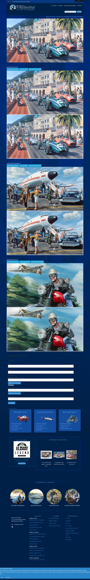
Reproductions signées (13, 69)
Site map (68, 537)
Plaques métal (33, 530)
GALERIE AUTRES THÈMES (72, 505)
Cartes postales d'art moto (36, 550)
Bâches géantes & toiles (35, 69)
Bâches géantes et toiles (37, 261)
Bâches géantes (14, 426)
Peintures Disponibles (70, 5)
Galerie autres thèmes (55, 525)
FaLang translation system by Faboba (12, 408)
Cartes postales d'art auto (36, 522)
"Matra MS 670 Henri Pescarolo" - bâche (72, 463)
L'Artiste (68, 518)
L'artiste (17, 1)
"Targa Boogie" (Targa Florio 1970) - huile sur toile (46, 463)
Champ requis (11, 361)
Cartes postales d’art (16, 425)
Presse (24, 1)
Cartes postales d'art (25, 261)
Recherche (68, 539)
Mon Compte (9, 1)
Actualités (21, 1)
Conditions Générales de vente (72, 533)
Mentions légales (70, 530)
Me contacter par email (72, 528)
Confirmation (11, 387)
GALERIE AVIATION (36, 505)
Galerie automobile (54, 518)
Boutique (54, 5)
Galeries (60, 5)
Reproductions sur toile (16, 428)
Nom (9, 363)
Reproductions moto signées (36, 548)
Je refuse (8, 577)
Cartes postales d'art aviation (37, 536)
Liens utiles (69, 525)
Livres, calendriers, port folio (36, 559)
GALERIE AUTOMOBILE (17, 505)
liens (27, 1)
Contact (79, 5)
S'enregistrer (12, 403)
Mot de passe (11, 375)
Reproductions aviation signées (37, 534)
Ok (2, 577)
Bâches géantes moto (35, 553)
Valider (79, 11)
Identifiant (10, 369)
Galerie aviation (53, 520)
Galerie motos (52, 523)
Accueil (14, 1)
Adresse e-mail (11, 396)
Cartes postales (23, 69)
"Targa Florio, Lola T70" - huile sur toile (59, 463)
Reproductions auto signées (36, 520)
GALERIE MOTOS (54, 505)
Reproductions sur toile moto (36, 555)
